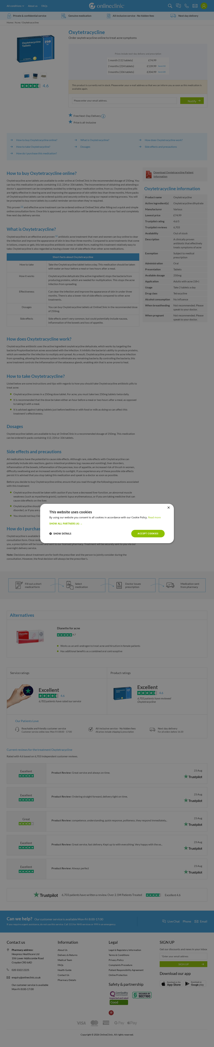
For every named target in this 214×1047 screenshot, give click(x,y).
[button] (107, 523)
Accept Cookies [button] (148, 533)
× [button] (168, 507)
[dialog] (107, 523)
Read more (154, 517)
